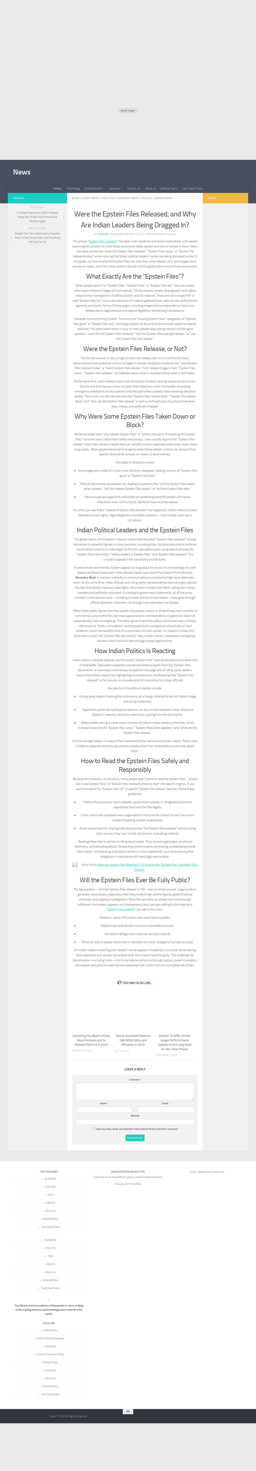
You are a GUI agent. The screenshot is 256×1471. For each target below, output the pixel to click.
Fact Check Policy (192, 188)
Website (135, 1115)
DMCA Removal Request (50, 1338)
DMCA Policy (50, 1330)
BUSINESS (50, 1178)
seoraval (103, 234)
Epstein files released (102, 241)
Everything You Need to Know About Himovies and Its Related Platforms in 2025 (91, 1040)
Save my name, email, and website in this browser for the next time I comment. (137, 1128)
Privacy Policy (50, 1362)
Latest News (90, 198)
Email (165, 1103)
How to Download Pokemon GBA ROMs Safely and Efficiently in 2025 (133, 1040)
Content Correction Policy (50, 1354)
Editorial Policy (169, 188)
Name (104, 1103)
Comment (135, 1079)
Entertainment (93, 188)
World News (163, 198)
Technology (73, 188)
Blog (75, 198)
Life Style (108, 198)
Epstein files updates (121, 909)
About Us (150, 188)
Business (115, 188)
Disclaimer (50, 1346)
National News (128, 198)
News (21, 172)
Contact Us (133, 188)
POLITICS (50, 1186)
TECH (50, 1194)
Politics (57, 188)
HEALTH (50, 1202)
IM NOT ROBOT (128, 111)
